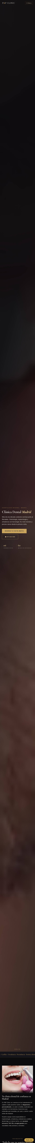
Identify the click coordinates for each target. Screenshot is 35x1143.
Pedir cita (29, 1140)
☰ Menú (29, 3)
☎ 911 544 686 (10, 536)
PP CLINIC (8, 3)
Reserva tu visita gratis (14, 531)
